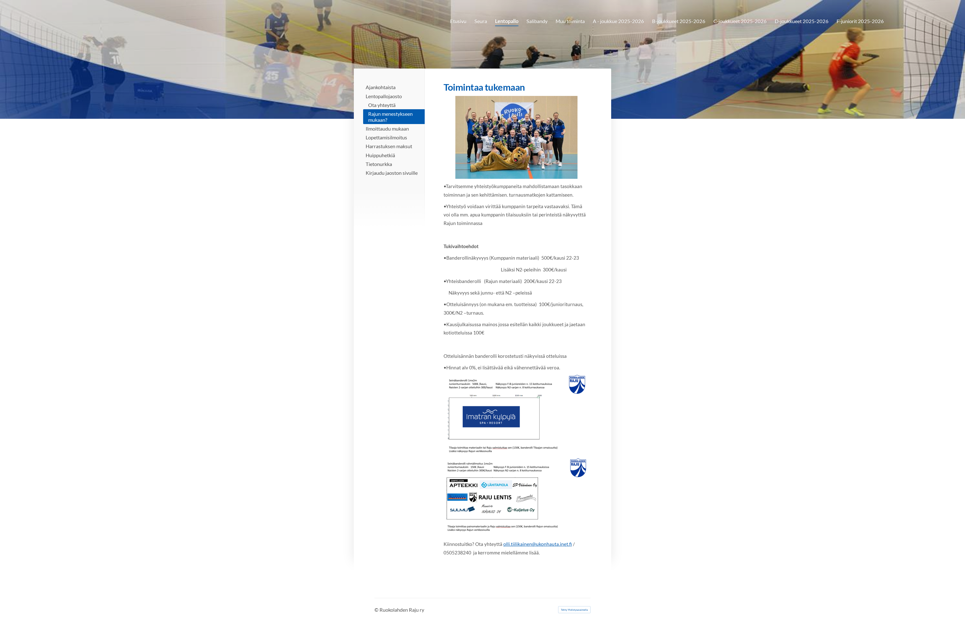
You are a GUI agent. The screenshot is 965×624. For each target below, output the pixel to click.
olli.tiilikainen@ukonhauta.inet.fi (537, 544)
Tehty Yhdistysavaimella (574, 609)
